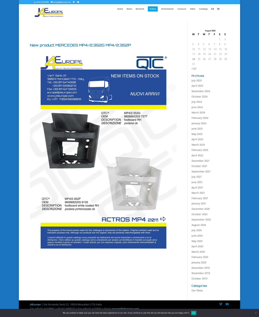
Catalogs (203, 9)
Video (192, 9)
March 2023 (198, 144)
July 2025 (197, 80)
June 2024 (197, 107)
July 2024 (197, 101)
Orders (152, 9)
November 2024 (201, 91)
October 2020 (199, 214)
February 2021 (200, 198)
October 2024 (199, 96)
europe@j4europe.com (125, 308)
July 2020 (197, 230)
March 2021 (198, 192)
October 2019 (199, 278)
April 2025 (197, 85)
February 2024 (200, 118)
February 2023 (200, 150)
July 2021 (197, 176)
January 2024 (199, 123)
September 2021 (201, 171)
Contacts (181, 9)
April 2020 (197, 246)
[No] (255, 313)
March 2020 (198, 251)
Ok (193, 313)
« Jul (194, 68)
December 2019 (201, 267)
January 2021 (199, 203)
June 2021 (197, 182)
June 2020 (197, 235)
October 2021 (199, 166)
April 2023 (197, 139)
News (129, 9)
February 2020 (200, 257)
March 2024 (198, 112)
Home (120, 9)
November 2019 (201, 273)
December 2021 (201, 160)
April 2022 (197, 155)
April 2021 (197, 187)
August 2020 (199, 225)
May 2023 (197, 134)
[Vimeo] (74, 2)
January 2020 (199, 262)
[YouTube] (78, 2)
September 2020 (201, 219)
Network (140, 9)
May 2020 (197, 241)
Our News (197, 290)
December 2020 (201, 208)
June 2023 (197, 128)
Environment (167, 9)
